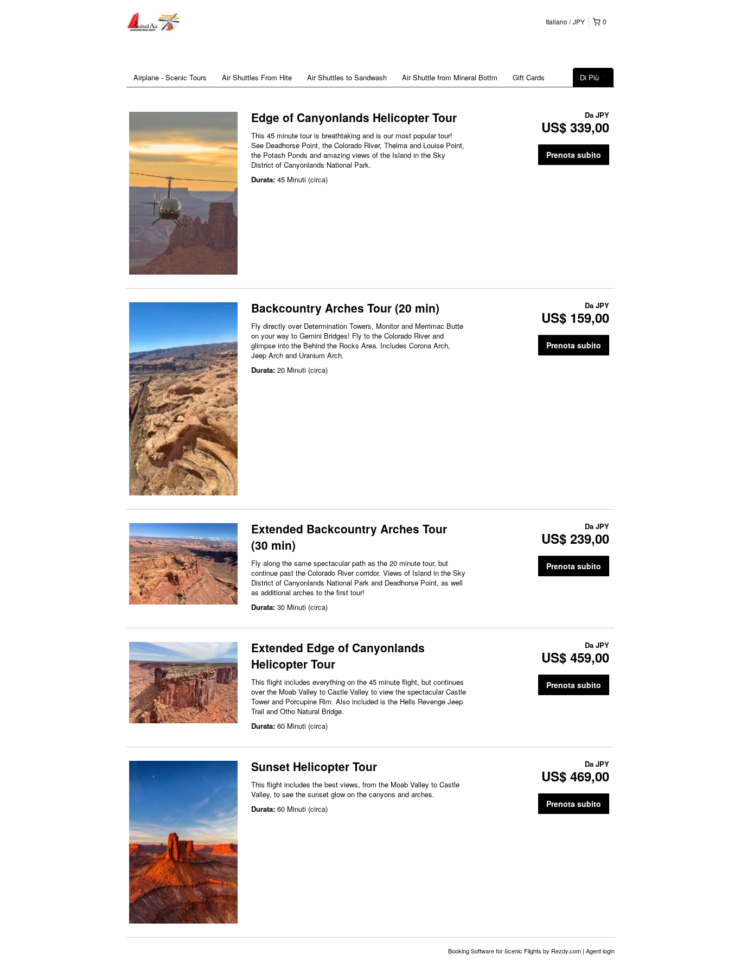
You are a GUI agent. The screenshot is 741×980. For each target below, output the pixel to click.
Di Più (590, 77)
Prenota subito (573, 154)
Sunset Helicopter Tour (314, 766)
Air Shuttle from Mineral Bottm (449, 77)
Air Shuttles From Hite (257, 77)
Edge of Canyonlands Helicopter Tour (354, 117)
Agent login (600, 950)
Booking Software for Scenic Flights (495, 950)
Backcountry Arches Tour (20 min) (345, 308)
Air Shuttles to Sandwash (347, 77)
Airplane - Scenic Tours (170, 77)
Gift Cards (529, 77)
